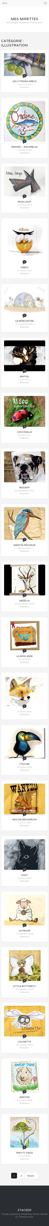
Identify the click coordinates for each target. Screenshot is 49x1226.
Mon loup (24, 201)
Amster (24, 1097)
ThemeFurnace (25, 1216)
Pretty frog (24, 1152)
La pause (24, 930)
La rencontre (24, 321)
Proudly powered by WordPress (16, 1214)
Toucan (24, 764)
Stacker (24, 1210)
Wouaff (24, 487)
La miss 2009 (24, 656)
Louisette (24, 1041)
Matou (24, 376)
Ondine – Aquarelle (24, 146)
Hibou (25, 267)
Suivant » (31, 1175)
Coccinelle (24, 432)
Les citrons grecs (25, 81)
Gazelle (24, 600)
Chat (24, 875)
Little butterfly (24, 986)
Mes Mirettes (24, 19)
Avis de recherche (24, 819)
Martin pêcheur (24, 545)
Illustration (24, 87)
